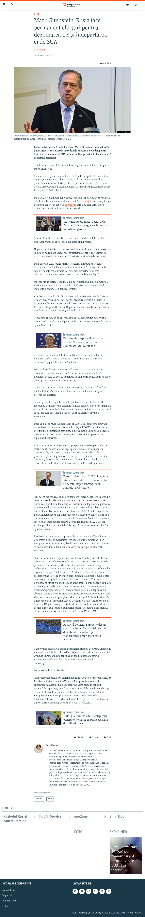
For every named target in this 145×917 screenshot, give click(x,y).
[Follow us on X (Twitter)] (108, 891)
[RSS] (95, 891)
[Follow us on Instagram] (88, 891)
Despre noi (7, 896)
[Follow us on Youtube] (82, 891)
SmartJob (117, 817)
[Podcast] (136, 5)
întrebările (70, 205)
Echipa (5, 906)
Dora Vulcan (39, 50)
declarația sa (87, 201)
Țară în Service (50, 817)
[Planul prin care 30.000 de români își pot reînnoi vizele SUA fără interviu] (126, 855)
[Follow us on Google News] (102, 891)
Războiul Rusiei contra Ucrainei (15, 819)
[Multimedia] (127, 5)
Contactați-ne (8, 890)
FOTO (78, 832)
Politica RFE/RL (9, 901)
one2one (81, 817)
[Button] (105, 63)
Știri (37, 14)
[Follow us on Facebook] (75, 891)
